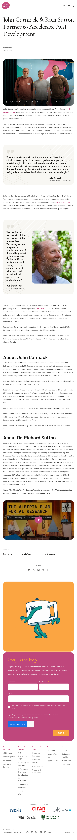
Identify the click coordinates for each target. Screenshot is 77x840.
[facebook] (28, 569)
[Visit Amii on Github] (45, 832)
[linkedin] (38, 569)
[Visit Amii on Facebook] (27, 832)
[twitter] (33, 569)
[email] (43, 569)
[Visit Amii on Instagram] (36, 832)
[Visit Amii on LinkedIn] (41, 832)
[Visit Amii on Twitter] (32, 832)
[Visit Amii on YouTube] (50, 832)
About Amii (51, 747)
